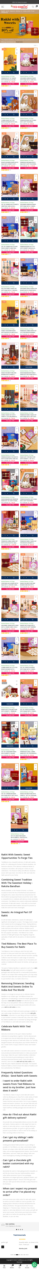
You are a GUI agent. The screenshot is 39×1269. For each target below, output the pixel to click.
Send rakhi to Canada (14, 1001)
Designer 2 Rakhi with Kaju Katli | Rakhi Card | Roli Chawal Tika (10, 627)
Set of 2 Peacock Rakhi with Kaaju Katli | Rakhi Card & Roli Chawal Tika (28, 711)
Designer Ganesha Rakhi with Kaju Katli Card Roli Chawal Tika (28, 79)
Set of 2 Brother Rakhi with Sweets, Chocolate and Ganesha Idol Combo (19, 837)
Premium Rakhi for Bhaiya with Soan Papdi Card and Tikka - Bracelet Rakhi (10, 458)
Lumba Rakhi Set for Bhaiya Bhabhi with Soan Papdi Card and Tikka (9, 121)
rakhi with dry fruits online (24, 1061)
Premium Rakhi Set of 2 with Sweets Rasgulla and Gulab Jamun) (27, 248)
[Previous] (2, 1247)
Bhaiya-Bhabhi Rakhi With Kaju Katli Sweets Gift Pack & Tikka (9, 164)
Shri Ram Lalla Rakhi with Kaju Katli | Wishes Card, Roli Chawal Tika (9, 584)
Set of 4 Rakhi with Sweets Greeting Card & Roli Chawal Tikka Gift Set (10, 206)
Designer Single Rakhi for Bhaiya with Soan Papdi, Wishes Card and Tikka (28, 290)
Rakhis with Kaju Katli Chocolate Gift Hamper (28, 626)
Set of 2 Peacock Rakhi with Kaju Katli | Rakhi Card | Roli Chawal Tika (28, 669)
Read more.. (19, 42)
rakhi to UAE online (10, 1007)
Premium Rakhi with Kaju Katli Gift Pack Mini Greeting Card (28, 121)
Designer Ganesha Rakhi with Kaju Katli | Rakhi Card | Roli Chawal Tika (28, 206)
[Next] (36, 1247)
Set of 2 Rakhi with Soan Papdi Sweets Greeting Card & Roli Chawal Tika (9, 248)
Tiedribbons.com (22, 1260)
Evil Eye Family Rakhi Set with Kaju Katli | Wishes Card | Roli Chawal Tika (9, 290)
